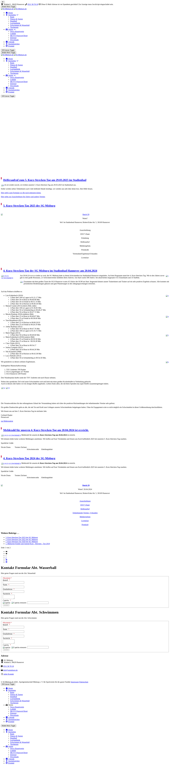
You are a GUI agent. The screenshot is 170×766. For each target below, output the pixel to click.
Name (5, 585)
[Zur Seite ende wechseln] (6, 562)
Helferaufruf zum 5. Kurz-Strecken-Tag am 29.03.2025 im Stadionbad (44, 179)
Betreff (5, 580)
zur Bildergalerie (7, 421)
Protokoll (85, 525)
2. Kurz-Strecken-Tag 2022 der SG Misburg (22, 540)
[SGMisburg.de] (14, 9)
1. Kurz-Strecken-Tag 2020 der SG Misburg (22, 542)
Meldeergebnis (85, 517)
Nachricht (6, 594)
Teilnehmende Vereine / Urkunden (85, 513)
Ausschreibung (85, 501)
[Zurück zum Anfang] (3, 2)
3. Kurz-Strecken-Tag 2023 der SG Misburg (22, 537)
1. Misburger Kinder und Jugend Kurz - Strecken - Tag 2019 (28, 544)
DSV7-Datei (85, 505)
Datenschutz (83, 682)
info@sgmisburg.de (10, 670)
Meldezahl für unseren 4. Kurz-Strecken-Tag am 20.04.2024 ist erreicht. (46, 430)
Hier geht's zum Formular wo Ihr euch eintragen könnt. (21, 193)
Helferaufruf (85, 509)
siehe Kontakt (8, 674)
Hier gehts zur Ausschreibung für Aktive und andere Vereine (23, 197)
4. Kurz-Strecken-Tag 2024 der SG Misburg (29, 458)
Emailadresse (7, 589)
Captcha (6, 600)
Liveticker (85, 521)
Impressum (75, 682)
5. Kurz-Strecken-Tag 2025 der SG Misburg (29, 205)
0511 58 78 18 (33, 4)
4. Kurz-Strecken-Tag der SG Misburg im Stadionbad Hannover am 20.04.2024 (50, 270)
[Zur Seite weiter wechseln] (6, 560)
